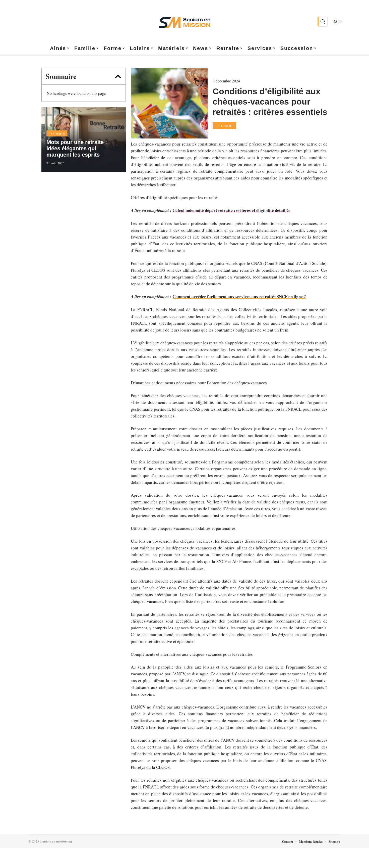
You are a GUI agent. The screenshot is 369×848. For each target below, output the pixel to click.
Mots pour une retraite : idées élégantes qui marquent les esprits (76, 148)
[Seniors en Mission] (184, 22)
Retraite (57, 133)
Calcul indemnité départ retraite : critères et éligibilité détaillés (231, 210)
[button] (117, 76)
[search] (323, 22)
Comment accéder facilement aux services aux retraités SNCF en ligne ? (239, 296)
